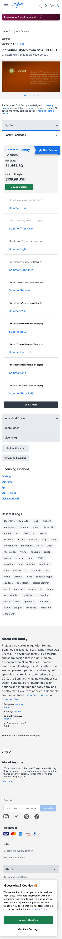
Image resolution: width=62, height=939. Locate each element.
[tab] (25, 95)
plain (36, 521)
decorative (9, 521)
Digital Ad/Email (10, 498)
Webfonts (7, 481)
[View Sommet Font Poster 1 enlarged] (31, 76)
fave (47, 570)
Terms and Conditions (16, 877)
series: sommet (41, 583)
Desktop (6, 476)
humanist (44, 601)
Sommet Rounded (38, 695)
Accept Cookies (28, 920)
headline (35, 552)
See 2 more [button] (31, 404)
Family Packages (15, 135)
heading (44, 595)
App (4, 487)
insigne (14, 31)
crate (6, 570)
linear (47, 552)
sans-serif (8, 614)
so (26, 570)
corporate (45, 607)
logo (44, 539)
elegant (18, 607)
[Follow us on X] (18, 816)
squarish (36, 570)
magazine (8, 564)
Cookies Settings (28, 929)
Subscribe (48, 808)
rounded (33, 539)
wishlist (18, 576)
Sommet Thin (17, 208)
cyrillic (6, 576)
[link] (52, 5)
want (29, 576)
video (50, 545)
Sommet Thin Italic (21, 228)
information (9, 552)
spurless (8, 583)
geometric (29, 601)
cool (17, 533)
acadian (14, 595)
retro (40, 545)
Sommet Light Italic (21, 270)
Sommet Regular (19, 290)
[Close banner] (55, 17)
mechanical (27, 545)
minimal (31, 564)
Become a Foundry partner (18, 850)
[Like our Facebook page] (38, 816)
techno (21, 539)
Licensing (10, 437)
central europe (44, 576)
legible (7, 533)
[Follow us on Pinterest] (28, 816)
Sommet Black (18, 373)
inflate (50, 589)
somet (6, 589)
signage (24, 527)
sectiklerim (23, 583)
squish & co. (29, 595)
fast (26, 533)
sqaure (32, 589)
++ (41, 589)
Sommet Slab (10, 699)
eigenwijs (19, 589)
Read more (7, 781)
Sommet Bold (17, 332)
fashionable (9, 527)
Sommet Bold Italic (21, 352)
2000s (41, 558)
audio (54, 539)
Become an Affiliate (14, 857)
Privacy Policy (39, 909)
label (20, 564)
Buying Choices (19, 187)
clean (17, 601)
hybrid (23, 552)
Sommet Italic (17, 311)
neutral (19, 558)
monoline (31, 607)
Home (5, 31)
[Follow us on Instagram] (7, 816)
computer (24, 521)
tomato (17, 570)
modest (7, 558)
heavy (42, 533)
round (6, 607)
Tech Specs (11, 428)
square (36, 527)
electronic (44, 564)
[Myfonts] (18, 7)
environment (10, 545)
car (33, 533)
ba (4, 595)
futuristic (49, 527)
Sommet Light (18, 249)
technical (8, 539)
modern (47, 521)
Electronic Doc (10, 492)
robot (30, 558)
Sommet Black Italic (21, 393)
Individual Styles (15, 418)
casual (6, 601)
